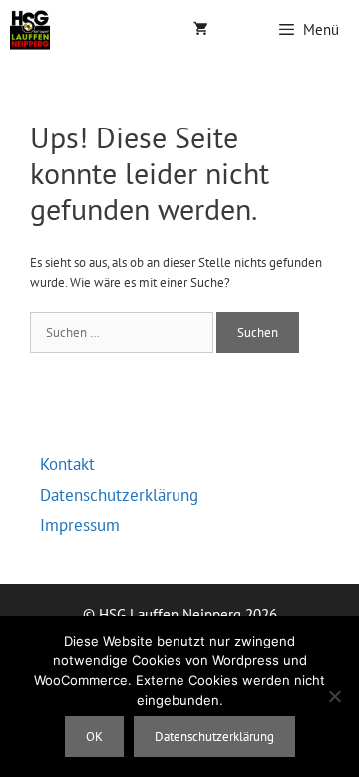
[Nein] (334, 696)
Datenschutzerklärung (119, 495)
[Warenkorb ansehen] (201, 30)
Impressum (80, 525)
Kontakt (67, 464)
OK (94, 736)
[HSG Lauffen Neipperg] (30, 30)
